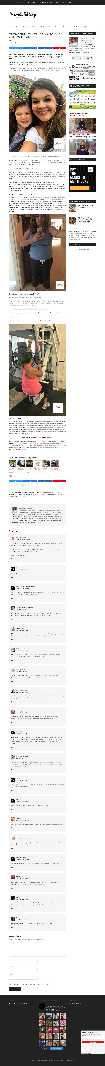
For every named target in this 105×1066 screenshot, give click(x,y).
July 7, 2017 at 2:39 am (22, 899)
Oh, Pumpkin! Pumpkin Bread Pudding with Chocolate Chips (86, 220)
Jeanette (18, 628)
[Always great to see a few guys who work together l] (56, 1036)
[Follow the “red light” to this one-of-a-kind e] (42, 1043)
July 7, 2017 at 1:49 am (22, 878)
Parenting (20, 485)
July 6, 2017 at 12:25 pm (23, 570)
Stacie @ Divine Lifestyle (23, 607)
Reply (12, 559)
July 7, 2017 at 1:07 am (22, 859)
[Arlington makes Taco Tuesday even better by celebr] (49, 1036)
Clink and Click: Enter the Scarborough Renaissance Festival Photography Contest (12, 472)
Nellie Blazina (20, 857)
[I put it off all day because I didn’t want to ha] (42, 1016)
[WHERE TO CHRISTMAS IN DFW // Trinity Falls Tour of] (63, 1023)
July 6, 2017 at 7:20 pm (22, 758)
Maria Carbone (20, 690)
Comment (12, 943)
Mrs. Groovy (19, 537)
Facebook (44, 494)
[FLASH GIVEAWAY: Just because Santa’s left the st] (56, 1023)
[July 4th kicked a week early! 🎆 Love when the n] (63, 1043)
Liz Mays (18, 649)
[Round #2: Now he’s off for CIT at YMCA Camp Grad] (56, 1043)
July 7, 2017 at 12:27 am (22, 820)
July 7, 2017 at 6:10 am (22, 920)
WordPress (67, 1060)
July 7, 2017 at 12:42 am (22, 839)
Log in (72, 1060)
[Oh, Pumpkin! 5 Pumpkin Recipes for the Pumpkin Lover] (82, 147)
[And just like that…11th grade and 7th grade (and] (63, 1036)
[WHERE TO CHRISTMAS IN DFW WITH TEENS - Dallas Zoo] (42, 1030)
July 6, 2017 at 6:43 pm (22, 733)
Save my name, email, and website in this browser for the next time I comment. (30, 984)
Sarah (17, 731)
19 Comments (30, 42)
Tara (17, 818)
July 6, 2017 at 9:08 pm (22, 801)
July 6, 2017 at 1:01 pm (22, 588)
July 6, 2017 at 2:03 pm (22, 609)
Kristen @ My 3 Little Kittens (24, 586)
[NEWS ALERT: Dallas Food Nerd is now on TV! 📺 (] (49, 1043)
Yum (10, 40)
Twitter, (49, 494)
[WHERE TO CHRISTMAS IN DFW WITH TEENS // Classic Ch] (49, 1030)
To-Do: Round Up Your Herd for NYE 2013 (54, 470)
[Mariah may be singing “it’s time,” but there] (63, 1030)
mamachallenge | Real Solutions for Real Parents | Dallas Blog (23, 14)
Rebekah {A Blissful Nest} (23, 756)
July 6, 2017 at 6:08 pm (22, 692)
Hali (17, 897)
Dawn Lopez (19, 837)
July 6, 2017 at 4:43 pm (22, 651)
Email (10, 967)
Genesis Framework (59, 1060)
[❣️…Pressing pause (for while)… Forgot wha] (42, 1023)
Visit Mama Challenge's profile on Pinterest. (19, 1003)
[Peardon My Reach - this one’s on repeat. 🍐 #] (42, 1036)
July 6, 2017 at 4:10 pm (22, 630)
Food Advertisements (82, 249)
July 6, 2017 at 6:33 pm (22, 713)
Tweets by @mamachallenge (76, 1003)
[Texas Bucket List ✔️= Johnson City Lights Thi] (49, 1023)
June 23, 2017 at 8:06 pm (23, 539)
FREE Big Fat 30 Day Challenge (39, 443)
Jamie (18, 711)
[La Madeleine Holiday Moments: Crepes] (82, 126)
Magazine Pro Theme (46, 1060)
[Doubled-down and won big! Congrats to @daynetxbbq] (49, 1016)
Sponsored (26, 485)
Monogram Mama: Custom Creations (37, 470)
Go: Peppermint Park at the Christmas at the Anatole (29, 470)
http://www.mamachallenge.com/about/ (79, 52)
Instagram (61, 494)
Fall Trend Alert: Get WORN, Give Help (20, 470)
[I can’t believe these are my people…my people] (56, 1016)
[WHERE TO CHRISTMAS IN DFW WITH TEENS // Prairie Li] (56, 1030)
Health (16, 485)
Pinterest (53, 494)
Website (11, 974)
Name (11, 959)
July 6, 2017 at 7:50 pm (22, 781)
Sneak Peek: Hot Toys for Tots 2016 (46, 470)
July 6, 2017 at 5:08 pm (22, 671)
